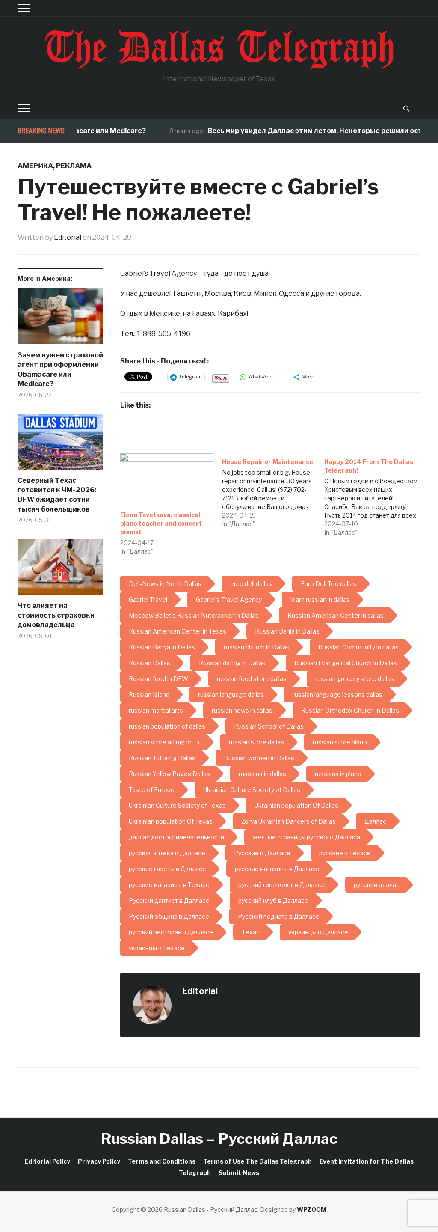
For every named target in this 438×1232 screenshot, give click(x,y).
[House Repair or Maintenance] (273, 490)
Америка (35, 166)
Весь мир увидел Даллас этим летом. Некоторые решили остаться (310, 131)
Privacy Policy (99, 1161)
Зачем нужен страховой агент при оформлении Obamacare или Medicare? (60, 369)
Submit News (239, 1172)
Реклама (74, 166)
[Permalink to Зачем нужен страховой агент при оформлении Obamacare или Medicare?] (60, 319)
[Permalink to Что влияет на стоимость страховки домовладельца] (60, 570)
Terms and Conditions (161, 1161)
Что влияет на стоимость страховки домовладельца (56, 615)
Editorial (67, 237)
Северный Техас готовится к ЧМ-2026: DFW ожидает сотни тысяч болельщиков (57, 494)
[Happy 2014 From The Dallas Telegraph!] (375, 495)
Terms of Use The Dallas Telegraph (257, 1161)
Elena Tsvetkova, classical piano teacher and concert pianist (161, 523)
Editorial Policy (47, 1161)
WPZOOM (311, 1209)
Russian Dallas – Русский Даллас (219, 1138)
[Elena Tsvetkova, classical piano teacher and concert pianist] (166, 480)
